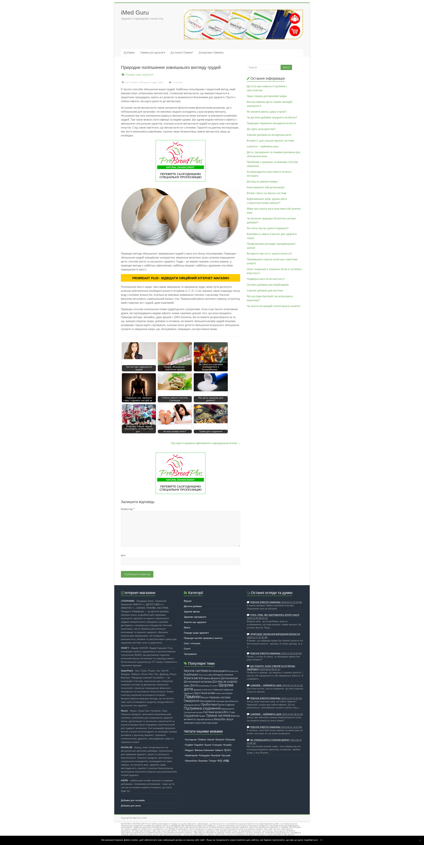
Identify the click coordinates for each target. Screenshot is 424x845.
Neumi (124, 710)
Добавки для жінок (131, 805)
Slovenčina (191, 760)
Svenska (202, 760)
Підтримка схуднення (202, 708)
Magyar (189, 750)
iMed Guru (135, 12)
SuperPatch (127, 670)
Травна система (218, 715)
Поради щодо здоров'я (139, 74)
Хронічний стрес (203, 723)
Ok (321, 840)
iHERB (124, 780)
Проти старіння (225, 704)
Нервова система (219, 697)
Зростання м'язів (204, 693)
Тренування (190, 654)
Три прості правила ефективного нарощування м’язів (205, 443)
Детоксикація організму (198, 681)
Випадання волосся (223, 674)
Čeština (202, 739)
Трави (160, 82)
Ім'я (123, 555)
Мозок (205, 697)
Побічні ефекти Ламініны (265, 602)
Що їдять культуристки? (261, 129)
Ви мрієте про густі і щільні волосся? (269, 253)
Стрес (232, 712)
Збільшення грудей (148, 82)
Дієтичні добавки (193, 606)
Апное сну (233, 671)
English (189, 744)
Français (217, 744)
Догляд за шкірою (224, 681)
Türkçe (212, 760)
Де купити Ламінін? (181, 52)
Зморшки (189, 693)
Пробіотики (209, 704)
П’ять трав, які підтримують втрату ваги (274, 615)
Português (204, 755)
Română (215, 755)
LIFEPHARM (127, 601)
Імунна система (196, 671)
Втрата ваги (192, 678)
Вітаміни (135, 82)
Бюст (127, 82)
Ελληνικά (230, 739)
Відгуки (187, 601)
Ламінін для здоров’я (152, 52)
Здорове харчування (195, 616)
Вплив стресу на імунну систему (266, 193)
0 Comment (177, 82)
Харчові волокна (204, 719)
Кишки (228, 693)
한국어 (227, 750)
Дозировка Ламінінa (211, 52)
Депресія (215, 678)
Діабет (187, 685)
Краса (187, 627)
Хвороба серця (223, 719)
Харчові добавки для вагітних (265, 290)
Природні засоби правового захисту (203, 638)
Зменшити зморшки (223, 689)
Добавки (129, 52)
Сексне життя (227, 709)
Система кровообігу (216, 712)
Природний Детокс (192, 705)
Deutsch (219, 739)
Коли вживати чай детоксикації (265, 187)
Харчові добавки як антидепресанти (269, 134)
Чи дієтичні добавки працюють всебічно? (272, 117)
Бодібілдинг (191, 674)
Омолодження (207, 701)
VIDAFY (125, 648)
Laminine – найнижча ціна (262, 146)
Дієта (194, 685)
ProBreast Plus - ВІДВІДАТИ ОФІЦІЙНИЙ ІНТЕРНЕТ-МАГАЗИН (180, 278)
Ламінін (192, 696)
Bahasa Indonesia (204, 750)
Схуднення (191, 715)
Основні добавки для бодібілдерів (268, 284)
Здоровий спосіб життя (203, 690)
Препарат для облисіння (227, 701)
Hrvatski (227, 744)
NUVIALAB (126, 747)
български (190, 739)
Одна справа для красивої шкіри (267, 96)
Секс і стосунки (192, 643)
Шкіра (214, 723)
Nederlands (191, 755)
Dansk (210, 739)
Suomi (207, 744)
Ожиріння (191, 701)
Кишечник (220, 693)
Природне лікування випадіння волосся (271, 123)
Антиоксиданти (218, 670)
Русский (226, 755)
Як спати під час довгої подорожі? (268, 228)
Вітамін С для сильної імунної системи (270, 140)
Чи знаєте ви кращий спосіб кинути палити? (273, 306)
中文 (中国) (223, 760)
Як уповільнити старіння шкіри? (270, 740)
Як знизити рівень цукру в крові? (267, 111)
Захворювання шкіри (208, 686)
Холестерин (189, 723)
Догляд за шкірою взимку (262, 181)
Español (198, 744)
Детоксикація (229, 678)
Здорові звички (192, 611)
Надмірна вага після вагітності (266, 279)
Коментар (127, 509)
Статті (187, 648)
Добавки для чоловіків (133, 800)
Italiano (219, 750)
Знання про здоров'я (195, 622)
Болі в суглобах (206, 675)
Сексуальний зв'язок (193, 712)
